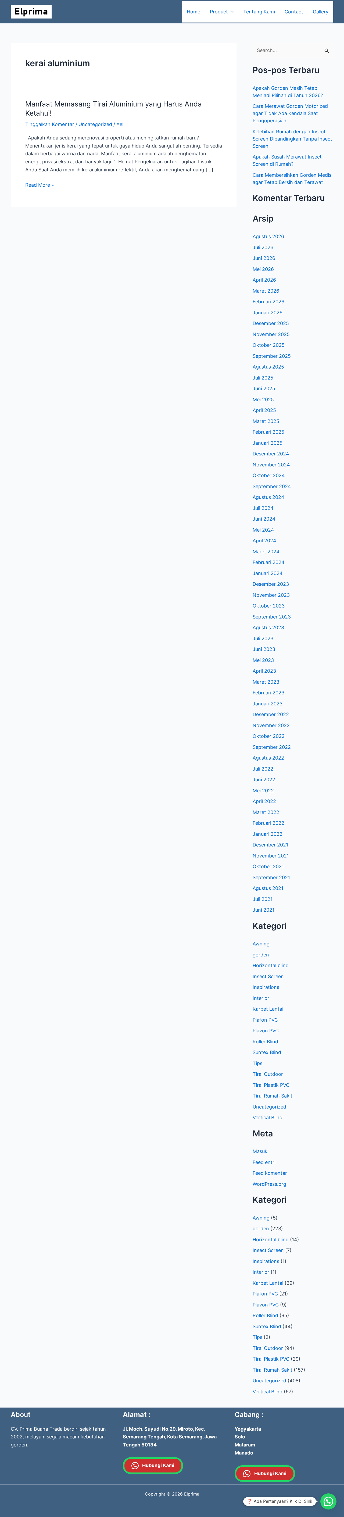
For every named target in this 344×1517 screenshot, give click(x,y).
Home (193, 11)
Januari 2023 (267, 703)
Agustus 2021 (268, 888)
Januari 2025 (267, 443)
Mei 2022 (263, 790)
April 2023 (264, 671)
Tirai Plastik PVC (271, 1085)
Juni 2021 (263, 910)
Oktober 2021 (268, 866)
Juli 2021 (263, 899)
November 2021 (271, 856)
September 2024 (272, 486)
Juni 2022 (264, 779)
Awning (261, 944)
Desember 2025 (271, 323)
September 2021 (271, 877)
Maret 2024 (266, 551)
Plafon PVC (265, 1020)
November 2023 (271, 595)
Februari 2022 (268, 823)
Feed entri (264, 1162)
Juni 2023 (264, 649)
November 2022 (271, 725)
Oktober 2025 (269, 345)
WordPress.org (269, 1184)
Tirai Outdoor (268, 1074)
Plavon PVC (266, 1030)
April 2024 (264, 540)
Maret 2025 (266, 421)
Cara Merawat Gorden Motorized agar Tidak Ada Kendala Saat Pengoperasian (290, 113)
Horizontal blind (271, 965)
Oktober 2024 (269, 475)
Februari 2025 (268, 432)
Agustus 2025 (268, 367)
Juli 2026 (263, 247)
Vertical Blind (267, 1117)
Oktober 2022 (269, 736)
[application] (231, 12)
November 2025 (271, 334)
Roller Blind (265, 1041)
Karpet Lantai (268, 1009)
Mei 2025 (263, 399)
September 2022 (272, 747)
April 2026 (264, 280)
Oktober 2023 (269, 606)
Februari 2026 (268, 301)
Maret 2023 (266, 682)
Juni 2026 (264, 258)
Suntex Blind (267, 1052)
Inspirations (266, 987)
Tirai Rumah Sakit (272, 1096)
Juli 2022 (263, 769)
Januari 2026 (267, 312)
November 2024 (271, 464)
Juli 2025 (263, 378)
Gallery (320, 11)
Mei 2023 (263, 660)
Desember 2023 (271, 584)
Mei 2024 (263, 530)
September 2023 (272, 617)
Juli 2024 (263, 508)
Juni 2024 (264, 519)
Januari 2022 (267, 834)
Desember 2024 (271, 453)
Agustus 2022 (268, 758)
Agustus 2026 (268, 236)
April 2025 (264, 410)
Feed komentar (270, 1173)
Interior (261, 998)
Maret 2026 (266, 291)
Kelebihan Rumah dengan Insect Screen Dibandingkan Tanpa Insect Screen (292, 139)
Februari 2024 (269, 562)
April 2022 (264, 801)
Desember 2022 (271, 714)
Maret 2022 (266, 812)
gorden (261, 955)
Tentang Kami (259, 11)
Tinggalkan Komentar (49, 124)
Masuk (260, 1151)
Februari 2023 (268, 692)
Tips (257, 1063)
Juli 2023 (263, 638)
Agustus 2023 (268, 627)
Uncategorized (95, 124)
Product (219, 11)
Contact (294, 11)
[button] (328, 1501)
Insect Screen (268, 976)
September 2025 (272, 356)
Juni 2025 (264, 388)
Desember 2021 (270, 845)
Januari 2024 (268, 573)
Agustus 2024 (268, 497)
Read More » (39, 184)
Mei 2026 (263, 269)
